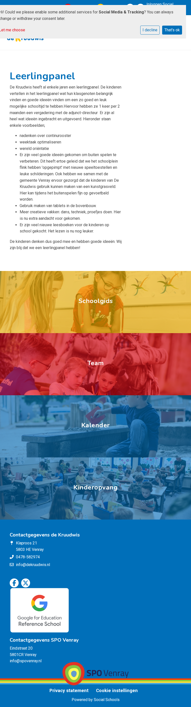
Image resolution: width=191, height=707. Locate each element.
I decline (150, 30)
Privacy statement (69, 690)
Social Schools (107, 699)
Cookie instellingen (117, 690)
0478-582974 (28, 557)
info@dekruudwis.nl (33, 564)
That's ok (172, 30)
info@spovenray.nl (26, 661)
